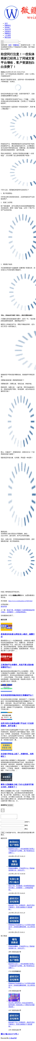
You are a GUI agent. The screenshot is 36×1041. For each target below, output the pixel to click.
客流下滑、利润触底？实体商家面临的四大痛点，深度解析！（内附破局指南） (21, 888)
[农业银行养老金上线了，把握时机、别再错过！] (6, 750)
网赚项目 (8, 25)
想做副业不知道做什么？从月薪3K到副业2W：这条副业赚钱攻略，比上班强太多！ (21, 927)
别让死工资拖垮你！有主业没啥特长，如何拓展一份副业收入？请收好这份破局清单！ (21, 1005)
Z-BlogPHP (13, 1038)
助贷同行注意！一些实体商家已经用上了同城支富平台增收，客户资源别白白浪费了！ (21, 851)
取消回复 (10, 805)
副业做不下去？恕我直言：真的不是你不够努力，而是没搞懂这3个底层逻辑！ (21, 907)
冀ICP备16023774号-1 (10, 1034)
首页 (6, 23)
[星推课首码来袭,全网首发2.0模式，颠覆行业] (6, 630)
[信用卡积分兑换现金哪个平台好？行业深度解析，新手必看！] (6, 719)
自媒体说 (8, 31)
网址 (26, 829)
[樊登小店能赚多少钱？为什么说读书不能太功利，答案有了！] (6, 780)
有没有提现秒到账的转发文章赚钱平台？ (17, 695)
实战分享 (8, 29)
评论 (3, 832)
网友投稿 (8, 37)
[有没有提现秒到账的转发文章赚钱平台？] (6, 691)
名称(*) (27, 822)
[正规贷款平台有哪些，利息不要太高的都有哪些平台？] (6, 661)
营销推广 (8, 27)
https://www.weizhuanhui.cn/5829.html (20, 601)
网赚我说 (8, 33)
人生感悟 (8, 35)
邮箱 (26, 825)
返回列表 (4, 606)
